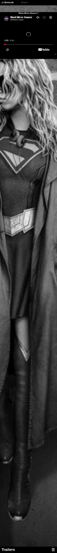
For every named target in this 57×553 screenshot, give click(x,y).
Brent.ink (9, 2)
